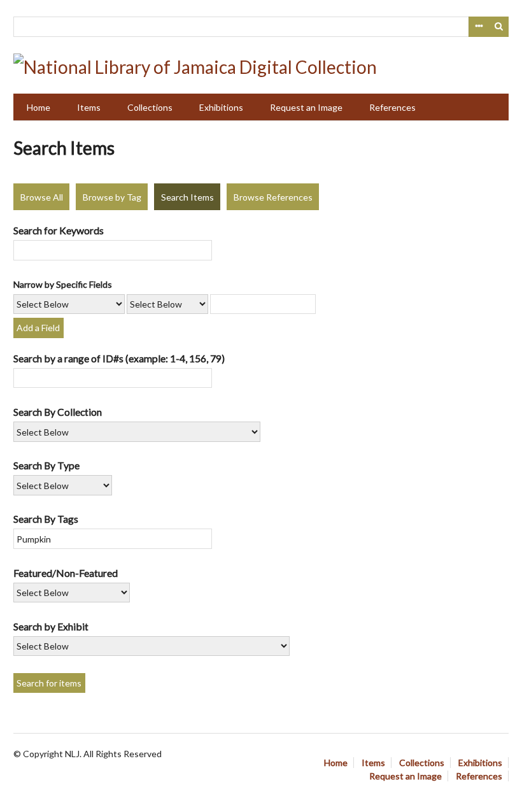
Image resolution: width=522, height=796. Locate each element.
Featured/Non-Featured (65, 573)
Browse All (41, 197)
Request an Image (306, 107)
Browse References (273, 197)
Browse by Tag (112, 197)
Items (89, 107)
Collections (150, 107)
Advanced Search (479, 27)
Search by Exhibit (50, 626)
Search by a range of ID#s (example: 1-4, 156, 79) (119, 358)
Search (499, 27)
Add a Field (38, 327)
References (392, 107)
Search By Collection (57, 412)
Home (38, 107)
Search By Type (46, 465)
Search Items (187, 197)
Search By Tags (45, 519)
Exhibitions (221, 107)
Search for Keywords (58, 230)
